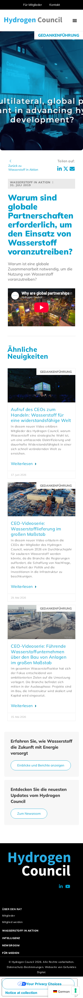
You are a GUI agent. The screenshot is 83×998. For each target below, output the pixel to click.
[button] (74, 20)
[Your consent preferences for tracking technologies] (76, 990)
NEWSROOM (11, 945)
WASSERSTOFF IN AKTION (20, 930)
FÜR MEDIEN (10, 952)
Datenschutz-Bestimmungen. (25, 967)
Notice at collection (21, 992)
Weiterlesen (22, 463)
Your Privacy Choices (44, 984)
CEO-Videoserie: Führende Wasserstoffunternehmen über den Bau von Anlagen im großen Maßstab (38, 654)
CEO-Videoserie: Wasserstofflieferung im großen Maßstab (36, 529)
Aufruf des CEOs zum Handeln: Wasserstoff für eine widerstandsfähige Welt (41, 415)
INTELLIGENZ (11, 938)
